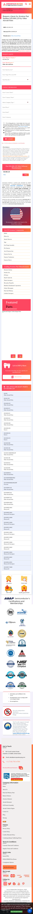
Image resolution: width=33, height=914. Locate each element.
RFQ (25, 174)
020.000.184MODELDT (10, 453)
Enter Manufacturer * (8, 62)
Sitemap (5, 818)
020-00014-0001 (8, 557)
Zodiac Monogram (8, 288)
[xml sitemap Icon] (4, 821)
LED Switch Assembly (8, 805)
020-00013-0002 (8, 547)
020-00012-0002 (8, 527)
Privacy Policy (6, 828)
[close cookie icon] (31, 908)
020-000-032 (7, 433)
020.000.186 (7, 458)
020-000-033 (7, 438)
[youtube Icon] (18, 883)
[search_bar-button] (26, 4)
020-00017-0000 (8, 567)
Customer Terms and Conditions (11, 845)
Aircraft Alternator (7, 802)
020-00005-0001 (8, 507)
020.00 (5, 393)
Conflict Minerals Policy (9, 834)
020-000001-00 (8, 487)
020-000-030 (7, 428)
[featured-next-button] (20, 356)
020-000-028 (7, 423)
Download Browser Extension (10, 767)
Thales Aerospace (8, 280)
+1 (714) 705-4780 (13, 762)
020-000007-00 (8, 497)
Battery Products (7, 795)
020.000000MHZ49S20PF (10, 482)
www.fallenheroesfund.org (21, 733)
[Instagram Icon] (5, 883)
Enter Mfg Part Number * (9, 57)
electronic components (16, 185)
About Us (5, 789)
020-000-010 (7, 403)
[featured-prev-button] (13, 356)
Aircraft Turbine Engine (9, 808)
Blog (4, 814)
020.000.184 (7, 448)
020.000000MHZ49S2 (9, 477)
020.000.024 (7, 418)
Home (4, 9)
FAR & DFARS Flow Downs (9, 859)
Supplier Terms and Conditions (10, 848)
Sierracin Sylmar (8, 270)
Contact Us (5, 811)
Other (4, 174)
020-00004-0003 (8, 502)
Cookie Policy (6, 831)
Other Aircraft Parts (25, 9)
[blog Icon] (14, 883)
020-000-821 (7, 463)
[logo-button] (16, 4)
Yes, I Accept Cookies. (16, 911)
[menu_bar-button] (29, 4)
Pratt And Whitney (8, 290)
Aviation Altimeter (7, 799)
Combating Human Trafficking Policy (12, 838)
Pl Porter (6, 275)
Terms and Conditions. (23, 126)
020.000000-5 (7, 473)
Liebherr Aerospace (8, 293)
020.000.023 (7, 413)
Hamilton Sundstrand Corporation (12, 285)
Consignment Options (8, 862)
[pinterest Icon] (23, 883)
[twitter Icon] (9, 883)
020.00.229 (7, 398)
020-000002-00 (8, 492)
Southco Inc (7, 272)
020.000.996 (7, 468)
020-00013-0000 (8, 537)
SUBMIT (10, 139)
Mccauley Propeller (9, 283)
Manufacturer (16, 9)
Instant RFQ (6, 856)
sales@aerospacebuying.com (17, 757)
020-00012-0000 (8, 517)
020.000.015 (7, 408)
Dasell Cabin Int (8, 277)
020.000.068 (7, 443)
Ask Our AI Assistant (9, 867)
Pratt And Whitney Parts (9, 792)
